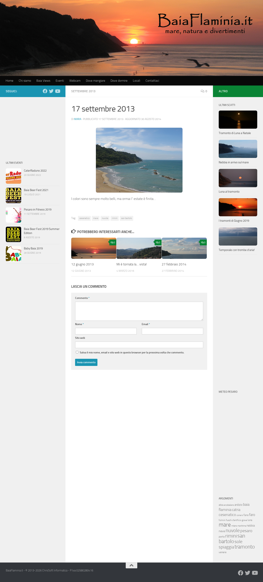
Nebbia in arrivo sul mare (234, 162)
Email (146, 324)
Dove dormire (119, 80)
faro (252, 514)
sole (238, 541)
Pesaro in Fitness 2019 (37, 209)
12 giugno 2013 (82, 264)
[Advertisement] (33, 127)
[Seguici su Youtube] (57, 91)
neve (222, 531)
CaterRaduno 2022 (35, 170)
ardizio (238, 505)
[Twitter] (51, 91)
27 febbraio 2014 (174, 264)
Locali (136, 80)
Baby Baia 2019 (33, 248)
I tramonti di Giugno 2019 (234, 220)
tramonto (245, 547)
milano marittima (238, 526)
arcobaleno (229, 505)
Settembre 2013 (83, 91)
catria (236, 509)
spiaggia (226, 547)
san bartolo (126, 218)
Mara (77, 119)
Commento (82, 298)
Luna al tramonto (229, 191)
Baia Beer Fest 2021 (36, 190)
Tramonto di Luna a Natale (235, 133)
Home (9, 80)
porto (222, 536)
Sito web (80, 338)
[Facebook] (45, 91)
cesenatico (84, 218)
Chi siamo (25, 80)
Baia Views (43, 80)
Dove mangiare (95, 80)
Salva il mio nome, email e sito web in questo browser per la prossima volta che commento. (132, 352)
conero (240, 515)
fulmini (222, 520)
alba (221, 504)
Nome (79, 324)
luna (250, 520)
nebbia (251, 525)
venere (222, 552)
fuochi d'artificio (233, 520)
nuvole (105, 218)
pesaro (246, 530)
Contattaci (152, 80)
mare (95, 218)
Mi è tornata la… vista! (131, 264)
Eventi (60, 80)
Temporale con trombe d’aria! (237, 250)
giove (244, 520)
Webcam (74, 80)
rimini (114, 218)
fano (246, 515)
